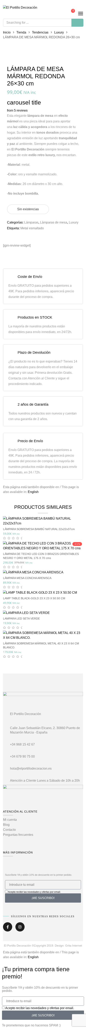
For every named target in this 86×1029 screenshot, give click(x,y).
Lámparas (31, 222)
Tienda (21, 32)
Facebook (7, 928)
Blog (6, 824)
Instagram (20, 928)
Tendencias (40, 32)
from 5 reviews (17, 110)
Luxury (59, 32)
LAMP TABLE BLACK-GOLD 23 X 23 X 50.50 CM (34, 598)
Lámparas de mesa (53, 222)
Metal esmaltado (32, 228)
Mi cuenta (10, 819)
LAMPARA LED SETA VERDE (21, 618)
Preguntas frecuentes (18, 834)
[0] (70, 13)
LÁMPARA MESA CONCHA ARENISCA (27, 578)
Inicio (7, 32)
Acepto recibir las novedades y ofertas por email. (34, 892)
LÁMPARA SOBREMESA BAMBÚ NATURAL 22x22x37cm (39, 529)
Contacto (9, 829)
